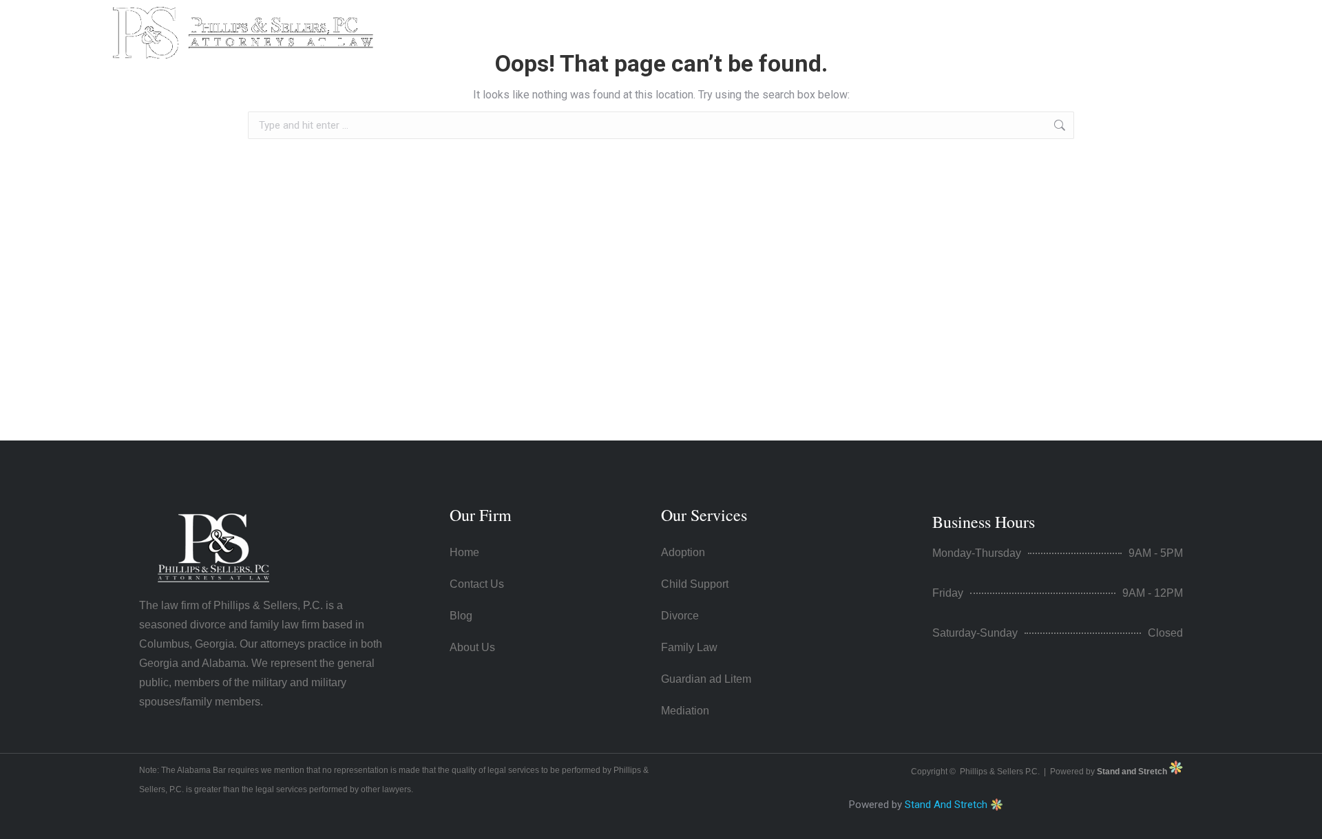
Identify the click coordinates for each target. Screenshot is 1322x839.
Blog (461, 616)
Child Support (694, 584)
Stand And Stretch (946, 804)
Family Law (689, 647)
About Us (762, 23)
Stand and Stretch (1133, 771)
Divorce (680, 616)
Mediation (685, 710)
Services (839, 23)
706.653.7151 (1047, 33)
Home (692, 23)
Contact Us (935, 23)
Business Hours (983, 522)
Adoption (683, 552)
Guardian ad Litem (706, 679)
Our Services (704, 515)
